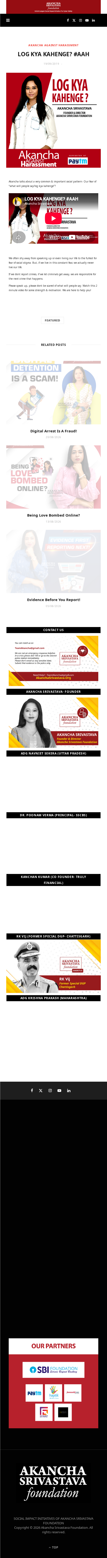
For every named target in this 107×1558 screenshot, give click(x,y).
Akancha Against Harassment (53, 45)
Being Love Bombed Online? (53, 515)
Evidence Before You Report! (53, 599)
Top (54, 1547)
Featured (52, 320)
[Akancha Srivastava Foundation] (53, 7)
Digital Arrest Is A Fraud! (53, 430)
